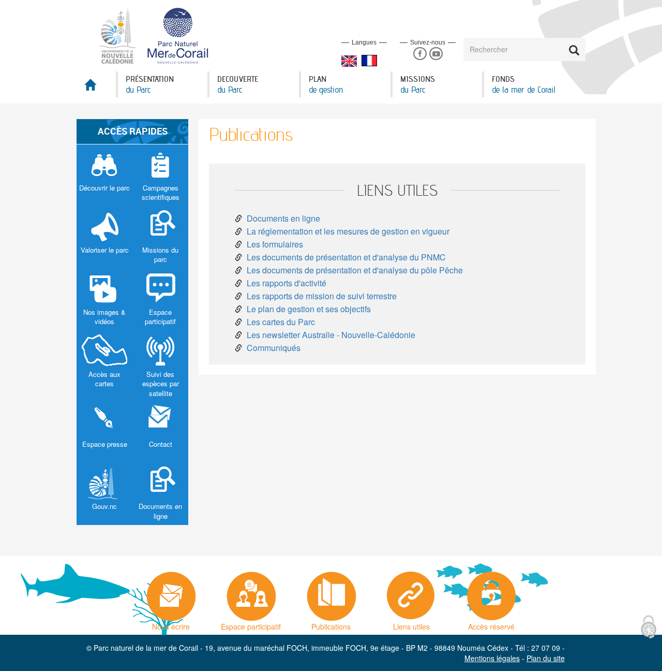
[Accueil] (160, 35)
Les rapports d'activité (286, 283)
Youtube (436, 54)
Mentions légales (492, 658)
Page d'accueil (96, 88)
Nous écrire (171, 623)
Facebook (420, 54)
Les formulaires (275, 244)
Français (369, 60)
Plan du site (545, 658)
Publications (331, 623)
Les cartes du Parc (281, 322)
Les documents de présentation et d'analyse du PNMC (346, 257)
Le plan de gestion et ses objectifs (309, 309)
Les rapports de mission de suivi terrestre (322, 296)
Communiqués (273, 348)
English (349, 61)
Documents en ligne (283, 218)
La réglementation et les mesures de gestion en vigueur (348, 231)
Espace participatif (251, 623)
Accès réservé (491, 623)
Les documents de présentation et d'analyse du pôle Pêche (355, 270)
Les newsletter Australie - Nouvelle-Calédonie (331, 335)
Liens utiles (411, 623)
